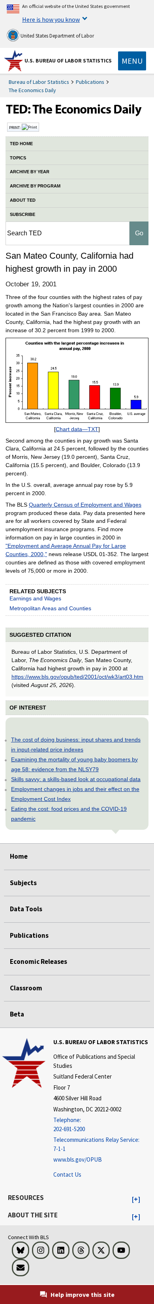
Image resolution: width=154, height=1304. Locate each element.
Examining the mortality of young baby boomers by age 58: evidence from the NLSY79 (74, 764)
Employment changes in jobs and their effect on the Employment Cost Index (75, 794)
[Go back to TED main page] (77, 111)
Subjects (23, 882)
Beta (17, 1014)
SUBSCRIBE (22, 214)
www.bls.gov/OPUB (77, 1159)
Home (19, 856)
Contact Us (67, 1174)
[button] (136, 1199)
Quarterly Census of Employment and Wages (85, 505)
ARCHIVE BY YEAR (29, 171)
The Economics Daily (32, 90)
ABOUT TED (23, 200)
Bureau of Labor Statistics (39, 81)
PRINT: (15, 127)
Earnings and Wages (35, 598)
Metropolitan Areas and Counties (50, 608)
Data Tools (26, 909)
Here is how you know (51, 19)
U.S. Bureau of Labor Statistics (68, 60)
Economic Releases (38, 961)
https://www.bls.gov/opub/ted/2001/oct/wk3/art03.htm (77, 677)
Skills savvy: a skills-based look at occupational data (76, 779)
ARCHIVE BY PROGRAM (35, 186)
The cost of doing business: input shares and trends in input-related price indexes (76, 744)
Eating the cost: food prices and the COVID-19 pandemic (69, 814)
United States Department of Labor (56, 35)
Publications (90, 81)
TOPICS (18, 157)
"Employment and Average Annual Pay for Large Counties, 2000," (66, 550)
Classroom (26, 988)
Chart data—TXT (77, 429)
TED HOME (21, 143)
